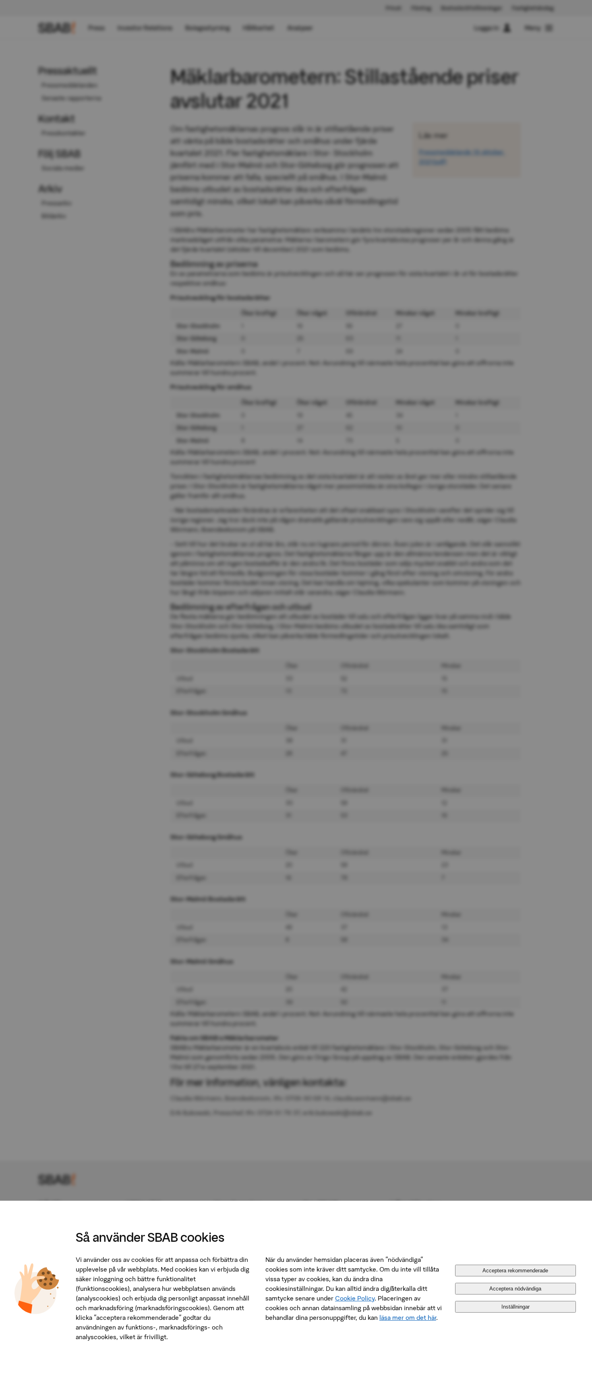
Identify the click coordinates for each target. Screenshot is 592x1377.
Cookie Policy (355, 1298)
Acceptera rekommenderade (515, 1271)
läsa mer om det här (407, 1317)
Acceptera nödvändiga (515, 1289)
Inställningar (515, 1307)
